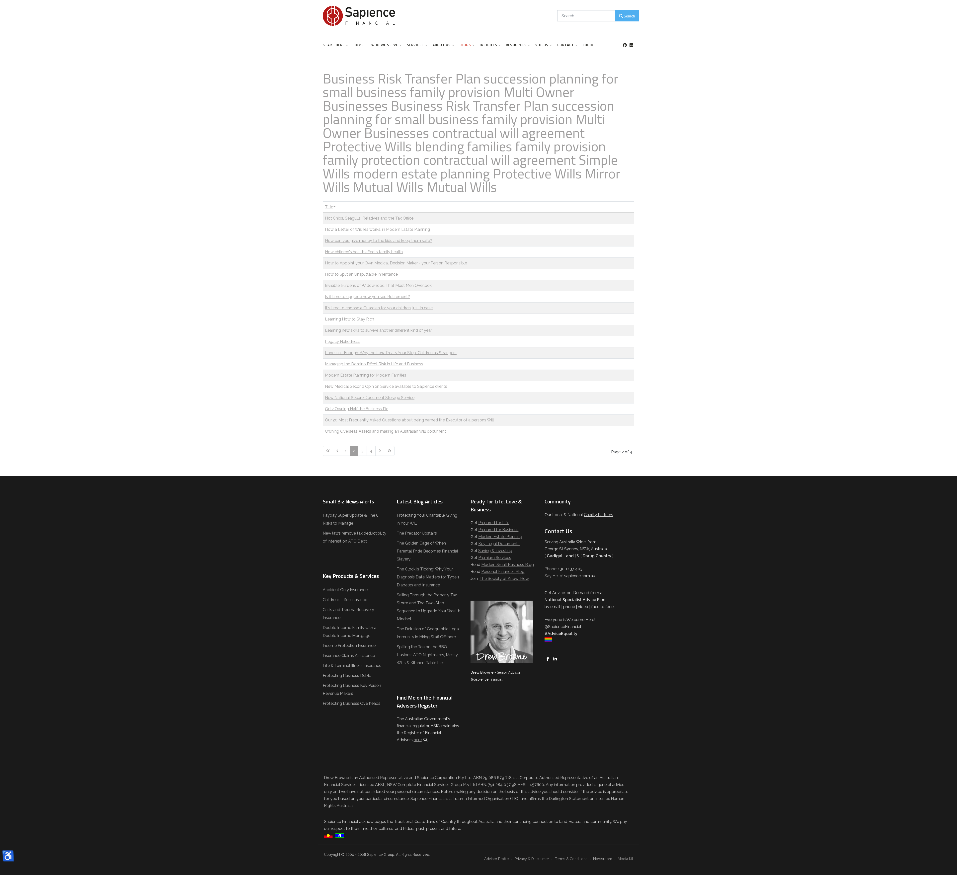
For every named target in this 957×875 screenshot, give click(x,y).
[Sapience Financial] (359, 16)
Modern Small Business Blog (507, 564)
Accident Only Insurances (346, 589)
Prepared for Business (498, 529)
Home (358, 44)
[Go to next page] (379, 451)
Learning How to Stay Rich (349, 319)
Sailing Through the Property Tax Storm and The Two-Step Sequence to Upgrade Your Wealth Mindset (428, 607)
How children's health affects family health (364, 251)
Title (329, 207)
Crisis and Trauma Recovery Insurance (348, 613)
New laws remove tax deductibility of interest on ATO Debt (354, 537)
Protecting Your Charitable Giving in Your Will (427, 519)
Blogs (465, 44)
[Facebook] (625, 45)
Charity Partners (598, 514)
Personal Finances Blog (502, 571)
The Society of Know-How (504, 578)
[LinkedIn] (631, 45)
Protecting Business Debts (347, 675)
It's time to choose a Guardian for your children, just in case (379, 308)
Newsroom (602, 859)
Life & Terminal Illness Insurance (352, 665)
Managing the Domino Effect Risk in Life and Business (374, 364)
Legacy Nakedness (342, 341)
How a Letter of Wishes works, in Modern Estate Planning (377, 229)
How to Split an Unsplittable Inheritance (361, 274)
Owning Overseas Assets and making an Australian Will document (385, 431)
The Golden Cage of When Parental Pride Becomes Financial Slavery (427, 551)
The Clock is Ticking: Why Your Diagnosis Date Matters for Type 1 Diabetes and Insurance (428, 577)
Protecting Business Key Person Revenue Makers (352, 689)
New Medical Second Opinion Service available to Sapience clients (386, 386)
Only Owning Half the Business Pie (356, 408)
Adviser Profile (496, 859)
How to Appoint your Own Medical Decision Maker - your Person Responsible (396, 263)
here (418, 739)
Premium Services (494, 557)
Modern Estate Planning (500, 536)
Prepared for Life (493, 522)
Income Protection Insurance (349, 645)
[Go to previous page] (337, 451)
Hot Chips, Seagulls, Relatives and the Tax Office (369, 218)
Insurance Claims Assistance (349, 655)
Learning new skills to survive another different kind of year (378, 330)
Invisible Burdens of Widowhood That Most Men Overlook (378, 285)
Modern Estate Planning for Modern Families (365, 375)
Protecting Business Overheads (351, 703)
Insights (488, 44)
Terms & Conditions (571, 859)
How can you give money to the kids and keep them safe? (378, 240)
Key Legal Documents (499, 543)
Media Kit (625, 859)
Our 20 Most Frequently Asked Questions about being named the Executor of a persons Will (409, 420)
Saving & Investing (495, 550)
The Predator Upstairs (417, 533)
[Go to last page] (389, 451)
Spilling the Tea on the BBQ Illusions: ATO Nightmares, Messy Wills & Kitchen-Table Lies (427, 654)
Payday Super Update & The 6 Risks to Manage (351, 519)
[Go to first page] (328, 451)
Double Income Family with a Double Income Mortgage (349, 631)
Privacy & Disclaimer (532, 859)
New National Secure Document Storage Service (369, 397)
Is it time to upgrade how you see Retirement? (367, 296)
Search (629, 16)
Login (588, 44)
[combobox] (586, 15)
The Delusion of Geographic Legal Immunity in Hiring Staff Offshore (428, 633)
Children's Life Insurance (345, 599)
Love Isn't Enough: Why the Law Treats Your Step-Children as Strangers (391, 352)
